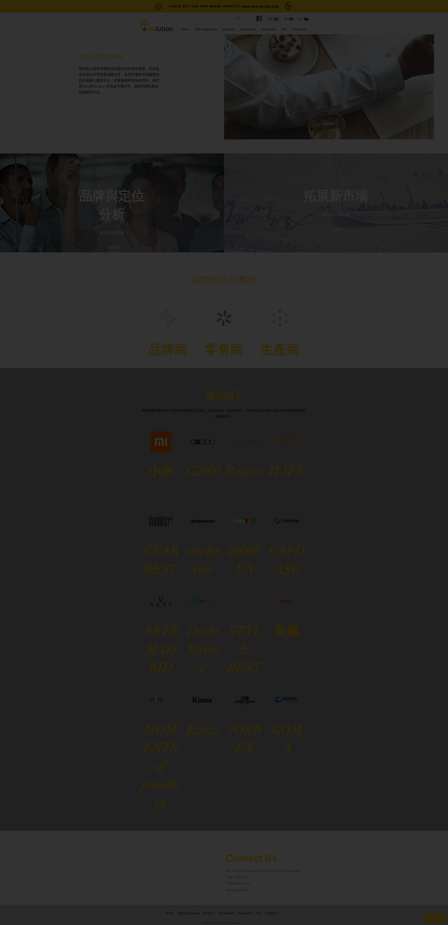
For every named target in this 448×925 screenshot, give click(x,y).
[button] (434, 14)
